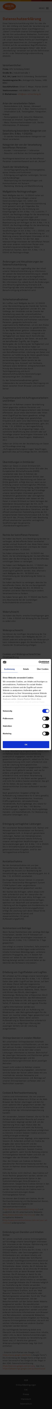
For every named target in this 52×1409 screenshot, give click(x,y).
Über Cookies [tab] (42, 669)
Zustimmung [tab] (9, 669)
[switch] (45, 718)
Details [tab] (26, 669)
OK (26, 745)
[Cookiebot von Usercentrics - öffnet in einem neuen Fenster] (38, 662)
